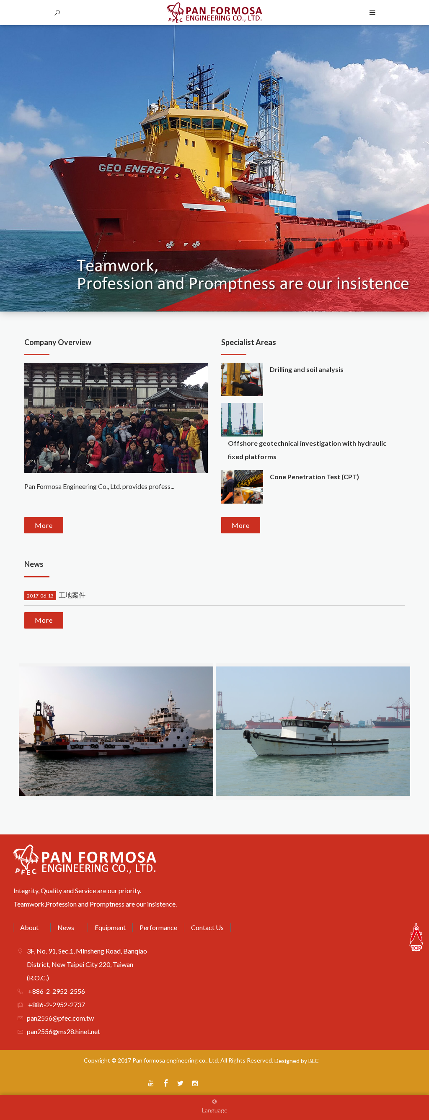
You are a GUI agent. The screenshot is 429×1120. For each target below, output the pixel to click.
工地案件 (56, 595)
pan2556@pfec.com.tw (60, 1018)
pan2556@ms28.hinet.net (63, 1031)
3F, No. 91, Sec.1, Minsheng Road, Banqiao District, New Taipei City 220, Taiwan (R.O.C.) (87, 964)
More (44, 525)
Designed (287, 1060)
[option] (214, 168)
